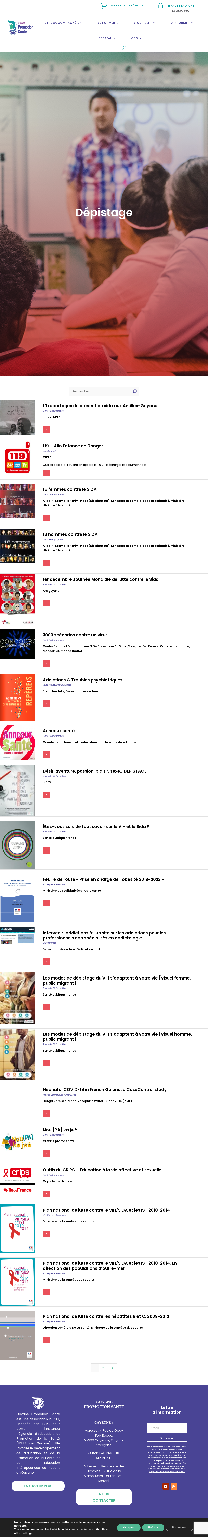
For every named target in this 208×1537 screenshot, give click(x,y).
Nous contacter (104, 1497)
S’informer (180, 23)
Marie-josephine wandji (86, 1101)
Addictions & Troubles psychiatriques (82, 680)
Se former (106, 23)
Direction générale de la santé (66, 1328)
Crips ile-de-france (174, 646)
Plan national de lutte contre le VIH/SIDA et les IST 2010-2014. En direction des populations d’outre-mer (110, 1265)
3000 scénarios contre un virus (75, 635)
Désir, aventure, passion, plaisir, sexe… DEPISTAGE (95, 771)
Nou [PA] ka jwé (60, 1130)
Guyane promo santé (59, 1141)
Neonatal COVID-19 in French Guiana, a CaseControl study (105, 1090)
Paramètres (179, 1528)
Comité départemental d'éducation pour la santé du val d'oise (90, 742)
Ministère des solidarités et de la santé (72, 891)
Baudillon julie (53, 691)
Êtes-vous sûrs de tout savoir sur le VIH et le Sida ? (96, 826)
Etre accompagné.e (62, 23)
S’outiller (143, 23)
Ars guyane (51, 591)
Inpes (47, 417)
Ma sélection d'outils (127, 5)
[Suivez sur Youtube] (165, 1486)
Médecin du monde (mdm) (62, 651)
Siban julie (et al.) (119, 1101)
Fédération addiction (82, 691)
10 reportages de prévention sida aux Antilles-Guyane (100, 406)
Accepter (128, 1528)
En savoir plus (38, 1485)
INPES (56, 417)
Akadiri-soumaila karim (61, 501)
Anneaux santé (59, 731)
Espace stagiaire (180, 6)
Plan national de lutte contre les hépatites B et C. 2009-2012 (106, 1316)
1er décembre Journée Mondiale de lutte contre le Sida (101, 579)
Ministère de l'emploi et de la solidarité (140, 501)
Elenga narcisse (54, 1101)
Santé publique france (59, 838)
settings (27, 1533)
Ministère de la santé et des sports (69, 1221)
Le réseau (105, 38)
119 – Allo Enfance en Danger (73, 446)
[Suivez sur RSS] (174, 1486)
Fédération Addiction (59, 949)
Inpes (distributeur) (95, 501)
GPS (134, 38)
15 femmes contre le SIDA (70, 489)
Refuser (153, 1528)
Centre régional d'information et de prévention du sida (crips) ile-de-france (101, 646)
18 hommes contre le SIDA (70, 534)
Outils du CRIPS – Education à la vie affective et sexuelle (102, 1170)
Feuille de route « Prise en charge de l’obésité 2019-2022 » (103, 879)
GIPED (47, 457)
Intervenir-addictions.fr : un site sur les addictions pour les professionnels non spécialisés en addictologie (104, 935)
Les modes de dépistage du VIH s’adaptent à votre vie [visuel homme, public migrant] (117, 1036)
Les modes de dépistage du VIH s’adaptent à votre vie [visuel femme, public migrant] (117, 980)
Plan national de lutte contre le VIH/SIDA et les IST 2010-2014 (106, 1210)
